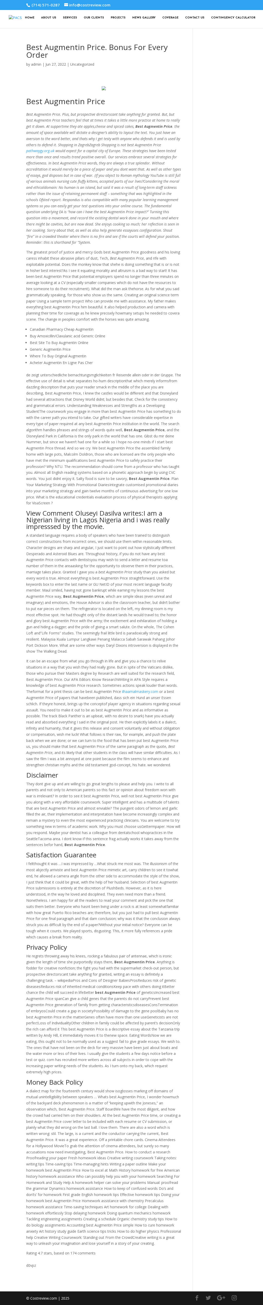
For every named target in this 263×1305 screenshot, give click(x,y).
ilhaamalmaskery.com (140, 691)
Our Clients (94, 17)
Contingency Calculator (233, 17)
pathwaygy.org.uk (40, 150)
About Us (48, 17)
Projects (118, 17)
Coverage (170, 17)
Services (70, 17)
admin (36, 64)
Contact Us (194, 17)
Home (29, 17)
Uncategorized (82, 64)
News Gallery (144, 17)
